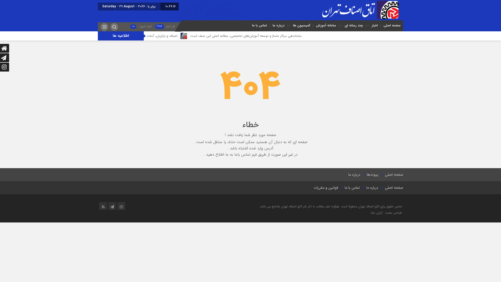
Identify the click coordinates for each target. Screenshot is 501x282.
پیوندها (372, 175)
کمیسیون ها (301, 25)
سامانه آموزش (326, 25)
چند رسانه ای (354, 25)
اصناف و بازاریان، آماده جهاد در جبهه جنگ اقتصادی (150, 36)
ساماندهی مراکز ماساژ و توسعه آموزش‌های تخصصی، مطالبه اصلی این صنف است (252, 36)
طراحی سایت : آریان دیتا (386, 212)
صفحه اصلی (392, 25)
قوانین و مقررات (326, 188)
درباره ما (278, 25)
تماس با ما (259, 25)
